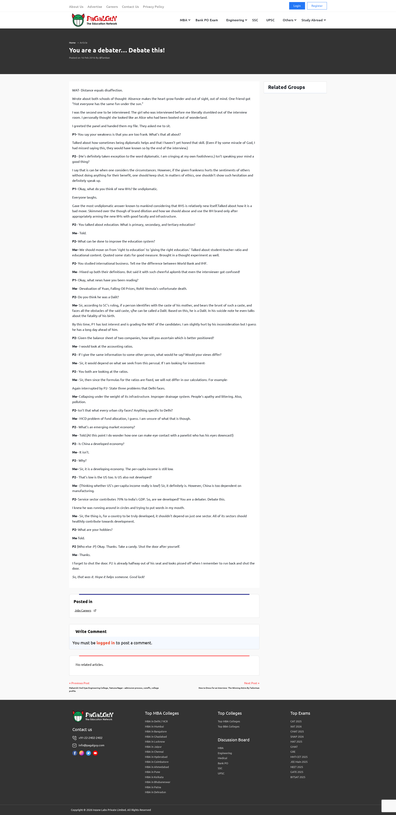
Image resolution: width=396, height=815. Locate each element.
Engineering (225, 753)
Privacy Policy (153, 6)
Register (317, 5)
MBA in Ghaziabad (156, 736)
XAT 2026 (296, 726)
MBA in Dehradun (155, 792)
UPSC (221, 773)
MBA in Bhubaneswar (157, 782)
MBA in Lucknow (155, 741)
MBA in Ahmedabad (157, 766)
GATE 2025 (296, 771)
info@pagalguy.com (91, 745)
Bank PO (223, 763)
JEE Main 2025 (299, 761)
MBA (221, 747)
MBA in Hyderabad (156, 756)
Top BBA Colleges (228, 726)
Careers (112, 6)
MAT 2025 (296, 741)
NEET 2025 (296, 766)
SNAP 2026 (297, 736)
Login (297, 5)
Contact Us (130, 6)
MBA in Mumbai (154, 726)
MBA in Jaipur (153, 746)
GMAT (294, 746)
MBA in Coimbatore (157, 761)
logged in (106, 642)
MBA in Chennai (154, 751)
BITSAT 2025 (297, 777)
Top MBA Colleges (229, 721)
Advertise (94, 6)
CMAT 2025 (297, 731)
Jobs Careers (83, 610)
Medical (222, 758)
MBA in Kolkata (154, 777)
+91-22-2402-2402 (91, 737)
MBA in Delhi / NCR (156, 721)
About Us (76, 6)
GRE (292, 751)
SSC (220, 768)
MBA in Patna (153, 787)
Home (72, 42)
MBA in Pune (152, 771)
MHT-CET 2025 (299, 756)
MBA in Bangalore (156, 731)
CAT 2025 (296, 721)
